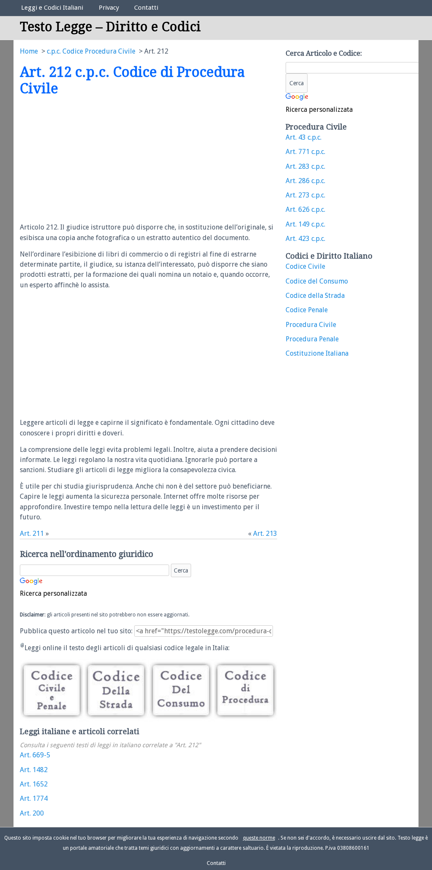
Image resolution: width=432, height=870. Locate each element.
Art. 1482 (34, 770)
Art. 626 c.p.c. (305, 209)
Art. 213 (265, 534)
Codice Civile (305, 266)
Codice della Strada (315, 296)
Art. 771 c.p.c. (305, 152)
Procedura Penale (312, 339)
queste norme (259, 838)
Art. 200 (32, 813)
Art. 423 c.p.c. (305, 239)
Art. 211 (32, 534)
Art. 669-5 (35, 755)
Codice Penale (307, 310)
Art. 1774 (34, 798)
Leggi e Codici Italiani (52, 7)
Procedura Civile (311, 325)
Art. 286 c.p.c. (305, 181)
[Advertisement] (91, 160)
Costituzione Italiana (317, 353)
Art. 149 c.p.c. (305, 224)
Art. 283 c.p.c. (305, 166)
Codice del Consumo (317, 281)
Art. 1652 (34, 784)
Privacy (109, 7)
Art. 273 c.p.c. (305, 195)
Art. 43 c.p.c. (303, 137)
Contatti (146, 7)
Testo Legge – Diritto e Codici (110, 26)
